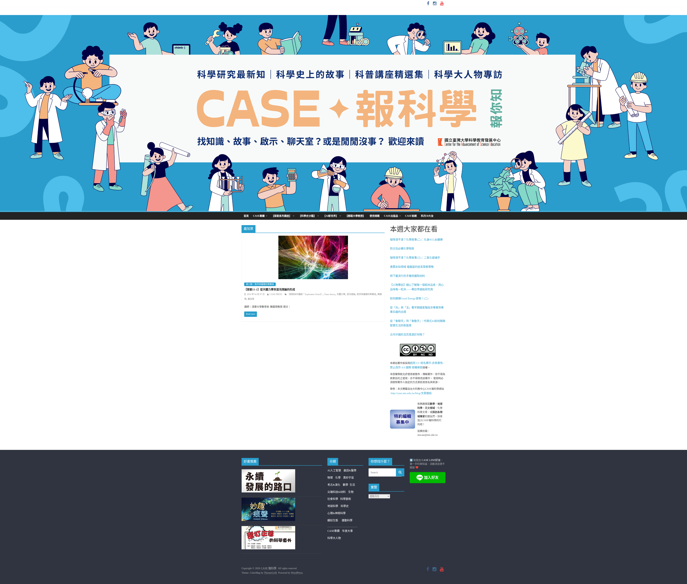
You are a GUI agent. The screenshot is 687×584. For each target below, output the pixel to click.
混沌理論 (351, 294)
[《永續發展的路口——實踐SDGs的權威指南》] (268, 471)
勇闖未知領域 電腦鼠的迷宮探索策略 (412, 266)
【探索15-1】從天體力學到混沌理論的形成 (269, 289)
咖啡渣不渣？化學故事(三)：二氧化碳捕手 (415, 257)
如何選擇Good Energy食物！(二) (409, 298)
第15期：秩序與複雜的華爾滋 (260, 284)
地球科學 (332, 506)
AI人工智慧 (334, 470)
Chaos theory (329, 294)
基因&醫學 (350, 470)
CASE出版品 (391, 216)
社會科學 (333, 498)
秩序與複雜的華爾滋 (366, 294)
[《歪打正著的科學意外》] (268, 528)
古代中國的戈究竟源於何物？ (407, 334)
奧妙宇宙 (348, 477)
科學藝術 (345, 498)
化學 (338, 477)
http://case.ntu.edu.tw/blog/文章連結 (411, 393)
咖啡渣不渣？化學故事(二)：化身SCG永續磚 (416, 239)
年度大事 (347, 530)
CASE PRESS (276, 294)
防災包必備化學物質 (402, 248)
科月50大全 (427, 216)
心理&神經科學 (336, 513)
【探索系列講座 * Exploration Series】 (305, 294)
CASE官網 (411, 216)
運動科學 (347, 520)
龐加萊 (251, 299)
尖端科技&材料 (336, 491)
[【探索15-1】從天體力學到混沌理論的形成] (313, 238)
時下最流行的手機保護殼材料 (407, 275)
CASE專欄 (259, 216)
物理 (330, 477)
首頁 (246, 216)
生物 (351, 491)
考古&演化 (333, 484)
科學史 (345, 506)
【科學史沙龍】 (307, 216)
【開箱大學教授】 (355, 216)
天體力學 (341, 294)
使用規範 (375, 216)
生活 (352, 484)
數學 (346, 484)
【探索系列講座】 (282, 216)
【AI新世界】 (330, 216)
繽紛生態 (334, 520)
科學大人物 (334, 538)
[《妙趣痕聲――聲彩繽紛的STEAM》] (268, 499)
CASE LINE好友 (431, 460)
